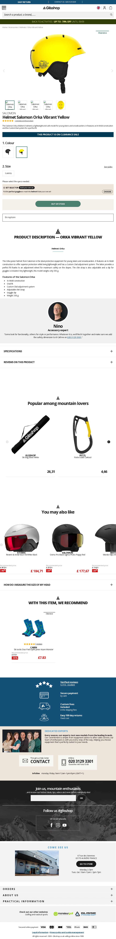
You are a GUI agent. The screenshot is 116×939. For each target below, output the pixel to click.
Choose (107, 191)
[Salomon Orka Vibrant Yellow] (58, 63)
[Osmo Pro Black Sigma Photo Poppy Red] (67, 537)
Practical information (24, 901)
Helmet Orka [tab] (58, 248)
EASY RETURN (24, 2)
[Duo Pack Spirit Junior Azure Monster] (34, 628)
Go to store (86, 864)
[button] (58, 351)
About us (11, 895)
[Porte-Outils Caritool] (83, 434)
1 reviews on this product (24, 121)
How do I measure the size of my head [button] (27, 584)
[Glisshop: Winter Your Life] (51, 8)
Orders (9, 889)
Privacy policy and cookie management (67, 932)
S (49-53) (8, 173)
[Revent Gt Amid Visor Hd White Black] (21, 537)
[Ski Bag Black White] (30, 434)
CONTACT (40, 761)
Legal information (40, 932)
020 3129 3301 (74, 337)
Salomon (9, 113)
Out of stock (58, 204)
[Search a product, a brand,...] (111, 14)
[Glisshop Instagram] (58, 825)
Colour (8, 142)
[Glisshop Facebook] (51, 825)
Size (6, 166)
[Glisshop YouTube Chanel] (64, 825)
